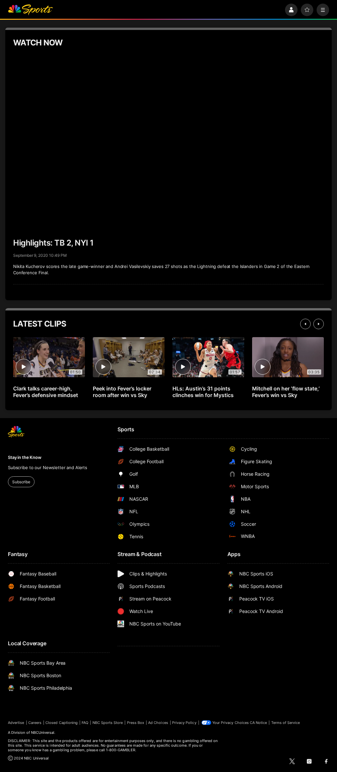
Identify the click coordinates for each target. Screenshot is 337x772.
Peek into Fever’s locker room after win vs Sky (122, 391)
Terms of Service (285, 722)
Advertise (16, 722)
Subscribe (21, 481)
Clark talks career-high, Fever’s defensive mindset (45, 391)
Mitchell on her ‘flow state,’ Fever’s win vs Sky (286, 391)
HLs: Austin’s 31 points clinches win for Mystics (203, 391)
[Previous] (305, 324)
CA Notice (258, 722)
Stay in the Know (24, 457)
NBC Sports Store (107, 722)
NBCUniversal (43, 732)
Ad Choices (158, 722)
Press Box (135, 722)
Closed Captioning (61, 722)
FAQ (85, 722)
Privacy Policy (184, 722)
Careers (34, 722)
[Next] (318, 324)
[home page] (30, 10)
